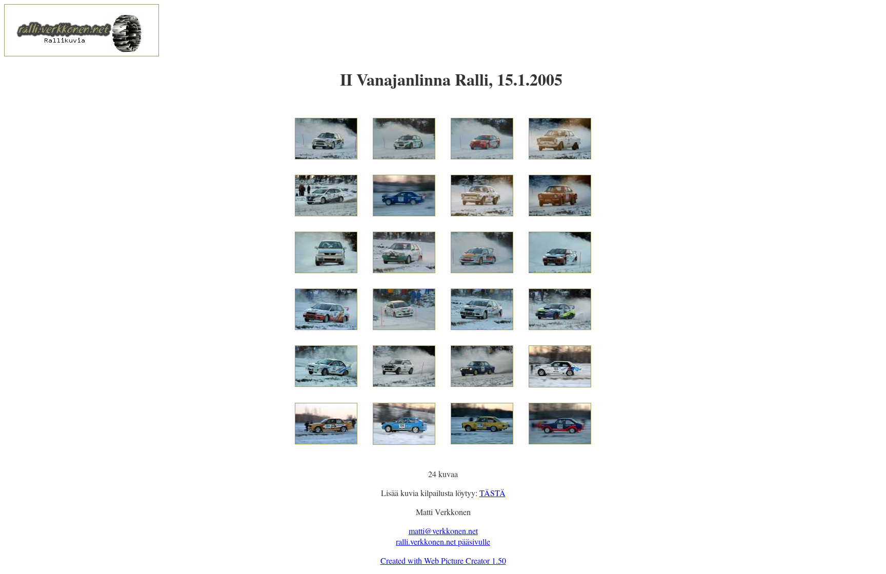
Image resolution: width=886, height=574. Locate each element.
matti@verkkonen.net (443, 530)
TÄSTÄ (492, 492)
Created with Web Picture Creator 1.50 (443, 560)
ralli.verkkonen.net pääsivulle (443, 541)
